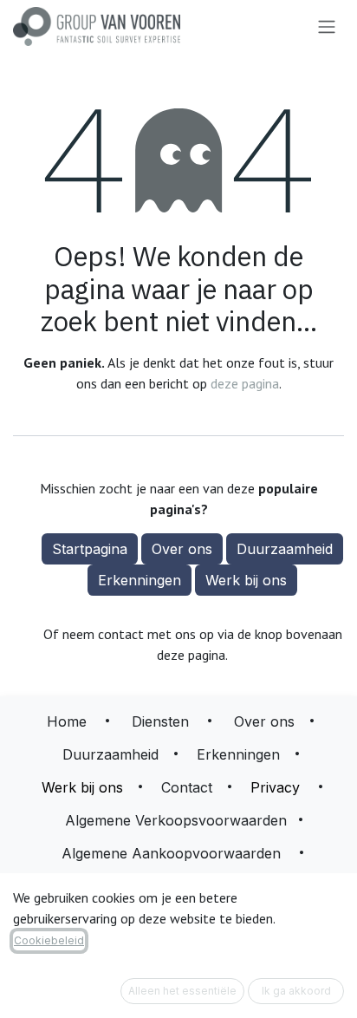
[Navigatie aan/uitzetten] (326, 27)
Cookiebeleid (49, 940)
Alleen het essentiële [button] (182, 990)
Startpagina (89, 549)
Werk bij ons (246, 580)
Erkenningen (139, 580)
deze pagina (245, 383)
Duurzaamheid (285, 549)
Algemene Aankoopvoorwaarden (171, 853)
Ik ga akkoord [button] (296, 990)
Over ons (182, 549)
